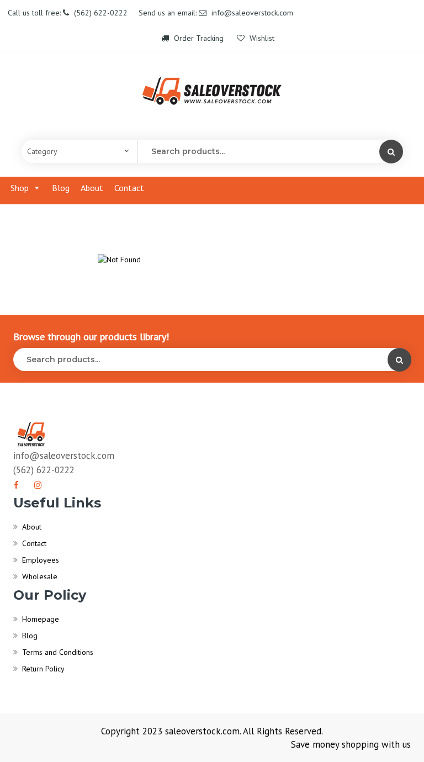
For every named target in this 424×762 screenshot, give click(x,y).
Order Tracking (199, 38)
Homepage (40, 619)
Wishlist (260, 38)
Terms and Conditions (57, 652)
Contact (129, 187)
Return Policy (43, 669)
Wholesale (39, 576)
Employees (40, 560)
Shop (19, 187)
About (92, 187)
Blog (61, 187)
